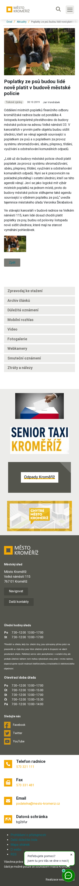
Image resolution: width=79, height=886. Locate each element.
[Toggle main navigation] (70, 9)
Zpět (12, 262)
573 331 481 (25, 785)
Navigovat (16, 591)
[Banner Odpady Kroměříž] (39, 477)
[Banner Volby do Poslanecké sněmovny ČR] (39, 406)
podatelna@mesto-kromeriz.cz (38, 803)
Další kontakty (19, 602)
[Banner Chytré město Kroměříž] (39, 516)
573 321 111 (25, 767)
